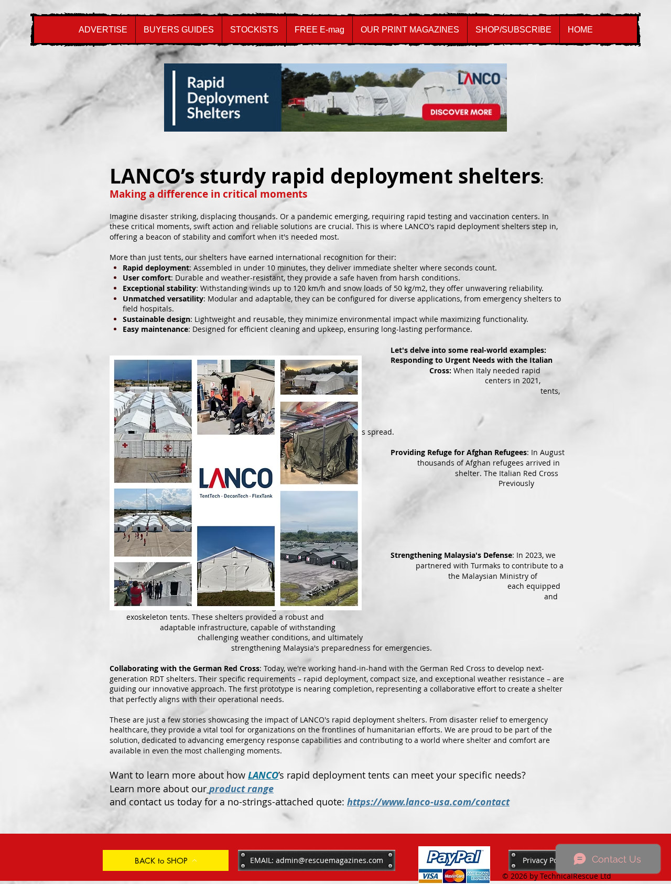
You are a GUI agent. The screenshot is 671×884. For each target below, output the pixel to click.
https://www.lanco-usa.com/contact (428, 801)
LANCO (263, 775)
